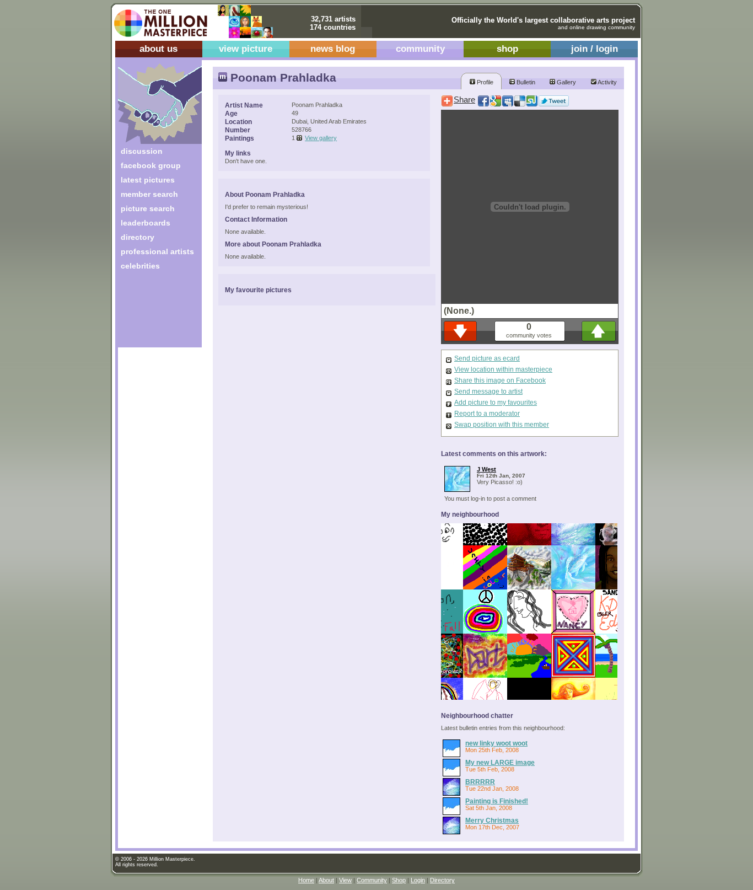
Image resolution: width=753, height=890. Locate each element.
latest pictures (148, 179)
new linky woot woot (496, 743)
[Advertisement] (152, 312)
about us (158, 49)
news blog (332, 49)
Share (464, 99)
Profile (484, 82)
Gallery (565, 82)
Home (306, 880)
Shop (399, 880)
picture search (148, 208)
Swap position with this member (501, 424)
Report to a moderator (487, 413)
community (420, 49)
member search (149, 194)
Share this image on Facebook (500, 380)
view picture (245, 49)
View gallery (321, 138)
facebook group (151, 165)
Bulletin (525, 82)
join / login (594, 49)
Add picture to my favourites (495, 402)
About (326, 880)
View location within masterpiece (503, 369)
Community (372, 880)
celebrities (140, 265)
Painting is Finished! (496, 801)
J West (486, 469)
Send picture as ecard (487, 358)
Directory (442, 880)
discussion (142, 151)
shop (507, 49)
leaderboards (145, 222)
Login (418, 880)
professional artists (157, 251)
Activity (606, 82)
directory (137, 237)
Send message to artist (488, 391)
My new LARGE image (500, 762)
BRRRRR (480, 781)
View (345, 880)
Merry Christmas (492, 820)
